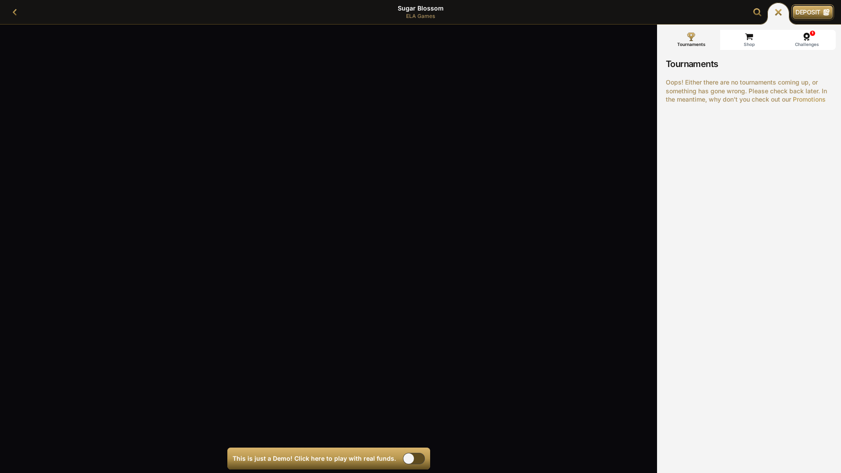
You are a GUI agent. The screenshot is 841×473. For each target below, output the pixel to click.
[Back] (15, 12)
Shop (749, 44)
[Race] (778, 12)
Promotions (809, 99)
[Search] (757, 12)
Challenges (807, 39)
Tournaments (691, 44)
